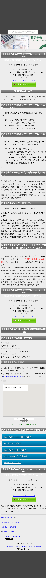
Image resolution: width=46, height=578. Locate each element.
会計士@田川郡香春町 (9, 527)
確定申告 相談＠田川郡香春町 (15, 456)
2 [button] (22, 51)
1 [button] (19, 51)
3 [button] (25, 51)
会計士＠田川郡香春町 (12, 463)
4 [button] (29, 51)
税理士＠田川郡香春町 (12, 443)
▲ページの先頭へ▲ (13, 536)
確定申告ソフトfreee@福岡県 (11, 522)
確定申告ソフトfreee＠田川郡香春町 (17, 437)
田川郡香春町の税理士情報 (13, 376)
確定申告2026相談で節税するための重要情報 (24, 546)
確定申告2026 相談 (7, 518)
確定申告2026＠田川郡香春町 (15, 450)
